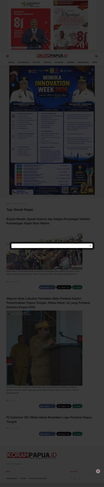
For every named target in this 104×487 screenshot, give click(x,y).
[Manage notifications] (98, 471)
